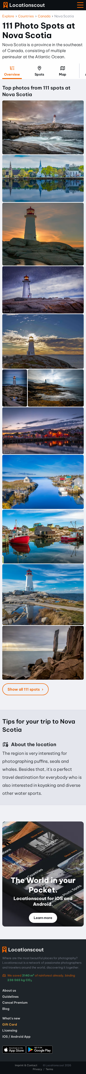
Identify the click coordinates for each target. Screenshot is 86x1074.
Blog (5, 1009)
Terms (49, 1069)
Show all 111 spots (24, 689)
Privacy (37, 1069)
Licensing (9, 1030)
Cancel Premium (15, 1002)
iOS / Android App (16, 1037)
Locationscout (24, 5)
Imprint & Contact (26, 1065)
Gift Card (9, 1024)
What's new (11, 1018)
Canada (44, 16)
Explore (8, 16)
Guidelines (10, 997)
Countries (26, 16)
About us (9, 990)
